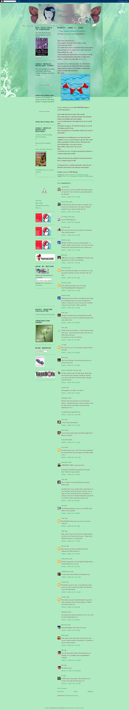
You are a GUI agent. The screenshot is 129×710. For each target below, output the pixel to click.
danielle (63, 582)
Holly (62, 531)
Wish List (38, 208)
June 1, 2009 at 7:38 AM (70, 263)
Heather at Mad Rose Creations (69, 370)
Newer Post (60, 691)
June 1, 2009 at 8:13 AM (70, 290)
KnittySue (64, 240)
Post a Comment (62, 688)
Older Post (90, 691)
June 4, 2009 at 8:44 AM (70, 526)
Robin (63, 357)
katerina (63, 546)
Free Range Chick (66, 217)
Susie (62, 419)
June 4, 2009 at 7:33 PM (70, 554)
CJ (62, 676)
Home (75, 691)
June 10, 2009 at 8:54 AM (71, 660)
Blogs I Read (39, 203)
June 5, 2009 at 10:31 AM (71, 577)
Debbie (63, 635)
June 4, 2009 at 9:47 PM (70, 566)
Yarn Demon (89, 176)
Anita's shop (70, 151)
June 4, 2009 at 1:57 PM (70, 541)
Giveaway (81, 176)
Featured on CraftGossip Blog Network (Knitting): (44, 136)
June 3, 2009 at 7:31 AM (70, 442)
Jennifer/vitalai (70, 34)
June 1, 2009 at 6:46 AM (70, 235)
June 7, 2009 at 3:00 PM (70, 620)
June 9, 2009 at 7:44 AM (70, 645)
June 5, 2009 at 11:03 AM (71, 592)
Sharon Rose (64, 462)
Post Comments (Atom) (71, 695)
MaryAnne (64, 625)
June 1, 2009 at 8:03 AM (70, 278)
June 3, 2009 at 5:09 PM (70, 500)
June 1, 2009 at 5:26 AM (70, 212)
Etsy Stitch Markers (70, 176)
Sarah (63, 518)
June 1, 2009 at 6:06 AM (70, 222)
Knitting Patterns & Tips (42, 205)
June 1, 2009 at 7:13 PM (70, 365)
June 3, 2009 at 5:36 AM (70, 425)
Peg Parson (64, 268)
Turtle (63, 312)
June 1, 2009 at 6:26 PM (70, 352)
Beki (62, 255)
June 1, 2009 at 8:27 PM (70, 382)
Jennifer (63, 387)
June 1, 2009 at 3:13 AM (70, 197)
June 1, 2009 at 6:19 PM (70, 340)
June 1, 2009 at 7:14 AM (70, 250)
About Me (38, 200)
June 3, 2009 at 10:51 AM (71, 457)
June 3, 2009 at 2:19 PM (70, 474)
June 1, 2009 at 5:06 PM (70, 323)
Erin (62, 505)
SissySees (64, 227)
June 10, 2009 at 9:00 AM (71, 671)
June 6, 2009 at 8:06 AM (70, 607)
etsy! (84, 59)
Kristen (63, 430)
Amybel (63, 187)
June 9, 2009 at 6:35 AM (70, 630)
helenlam (63, 597)
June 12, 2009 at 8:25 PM (70, 683)
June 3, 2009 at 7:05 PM (70, 513)
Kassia (63, 447)
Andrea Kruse (65, 559)
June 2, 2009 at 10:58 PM (70, 414)
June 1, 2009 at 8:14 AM (70, 308)
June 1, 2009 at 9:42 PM (70, 393)
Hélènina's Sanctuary (76, 708)
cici (62, 345)
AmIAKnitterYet (65, 571)
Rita (62, 650)
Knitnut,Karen (65, 202)
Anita (62, 327)
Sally (62, 479)
